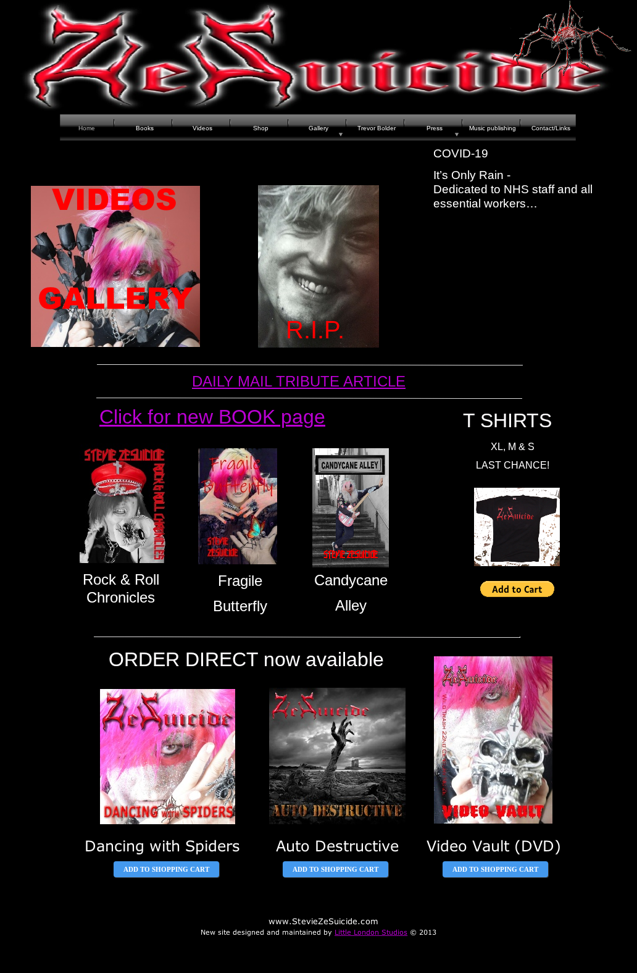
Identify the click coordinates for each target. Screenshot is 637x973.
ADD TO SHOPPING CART (166, 869)
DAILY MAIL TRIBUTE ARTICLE (299, 381)
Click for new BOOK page (212, 417)
